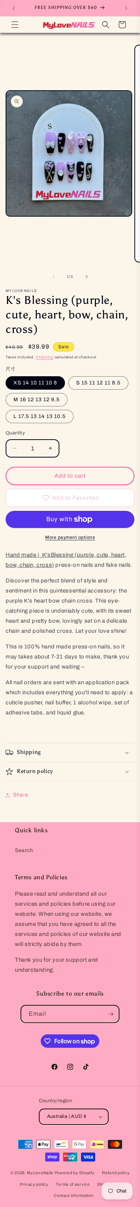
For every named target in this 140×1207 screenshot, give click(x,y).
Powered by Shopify (75, 1172)
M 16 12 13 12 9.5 (36, 399)
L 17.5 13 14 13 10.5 (39, 416)
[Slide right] (86, 276)
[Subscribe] (110, 1014)
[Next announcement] (126, 8)
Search (24, 850)
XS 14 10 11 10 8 (35, 383)
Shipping (44, 357)
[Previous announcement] (14, 8)
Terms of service (73, 1184)
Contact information (73, 1195)
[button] (15, 24)
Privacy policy (34, 1184)
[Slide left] (54, 276)
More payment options (70, 537)
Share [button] (20, 795)
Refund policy (116, 1172)
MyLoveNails (40, 1172)
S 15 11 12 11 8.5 (98, 383)
